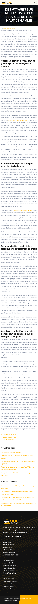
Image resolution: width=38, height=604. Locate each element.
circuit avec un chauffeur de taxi (22, 210)
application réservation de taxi (17, 120)
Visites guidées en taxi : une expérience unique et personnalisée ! (10, 437)
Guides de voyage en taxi (9, 28)
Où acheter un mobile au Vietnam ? (11, 452)
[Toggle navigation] (35, 2)
